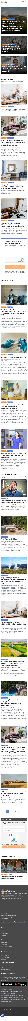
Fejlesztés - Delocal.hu (14, 1012)
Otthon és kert (4, 942)
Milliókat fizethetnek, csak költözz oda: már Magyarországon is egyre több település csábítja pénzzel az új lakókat (13, 26)
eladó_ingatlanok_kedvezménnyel (9, 995)
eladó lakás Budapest (15, 999)
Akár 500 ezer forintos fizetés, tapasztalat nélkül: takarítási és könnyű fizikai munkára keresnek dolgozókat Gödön (13, 312)
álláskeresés (23, 999)
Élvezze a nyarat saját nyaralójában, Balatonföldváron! (11, 867)
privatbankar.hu (4, 991)
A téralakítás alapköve (9, 539)
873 (15, 811)
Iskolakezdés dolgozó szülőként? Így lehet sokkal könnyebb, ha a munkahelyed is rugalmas (12, 406)
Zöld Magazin (4, 944)
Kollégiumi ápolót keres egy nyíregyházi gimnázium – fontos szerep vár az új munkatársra (13, 455)
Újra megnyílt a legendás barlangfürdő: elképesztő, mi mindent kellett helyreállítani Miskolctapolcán (11, 703)
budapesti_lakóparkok (18, 997)
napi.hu (20, 991)
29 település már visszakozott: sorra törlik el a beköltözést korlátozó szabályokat (13, 794)
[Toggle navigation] (23, 2)
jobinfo (8, 993)
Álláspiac (10, 307)
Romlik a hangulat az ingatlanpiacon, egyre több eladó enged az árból (13, 502)
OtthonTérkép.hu (5, 955)
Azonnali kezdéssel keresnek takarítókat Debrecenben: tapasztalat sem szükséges (14, 359)
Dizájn (2, 931)
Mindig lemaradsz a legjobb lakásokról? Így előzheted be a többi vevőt (13, 110)
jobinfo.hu (20, 995)
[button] (25, 2)
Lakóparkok (11, 864)
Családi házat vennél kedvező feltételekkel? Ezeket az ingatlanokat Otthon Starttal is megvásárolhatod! (13, 225)
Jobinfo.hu (3, 959)
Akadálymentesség (5, 969)
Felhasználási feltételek (6, 967)
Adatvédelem (4, 966)
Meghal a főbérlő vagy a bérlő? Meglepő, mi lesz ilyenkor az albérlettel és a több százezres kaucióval (12, 49)
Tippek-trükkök (4, 933)
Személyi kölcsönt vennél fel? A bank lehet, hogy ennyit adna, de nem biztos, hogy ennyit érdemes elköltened (14, 69)
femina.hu (15, 991)
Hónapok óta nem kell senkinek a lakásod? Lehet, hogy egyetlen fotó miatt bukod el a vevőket (12, 186)
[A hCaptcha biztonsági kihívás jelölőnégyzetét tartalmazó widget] (15, 260)
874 (19, 811)
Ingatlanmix (11, 106)
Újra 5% (3, 940)
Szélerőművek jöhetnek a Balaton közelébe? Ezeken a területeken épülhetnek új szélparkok (12, 663)
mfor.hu (11, 991)
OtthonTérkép (10, 1009)
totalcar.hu (3, 993)
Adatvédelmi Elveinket (20, 844)
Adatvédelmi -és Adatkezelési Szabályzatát (15, 922)
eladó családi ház (5, 999)
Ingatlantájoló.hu (5, 957)
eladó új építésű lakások (6, 997)
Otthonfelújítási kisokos (6, 946)
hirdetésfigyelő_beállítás (7, 1001)
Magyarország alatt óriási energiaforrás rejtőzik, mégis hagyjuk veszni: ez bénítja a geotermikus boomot (13, 580)
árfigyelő (13, 993)
